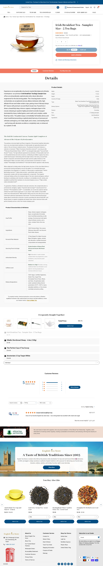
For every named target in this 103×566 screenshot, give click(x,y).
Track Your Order (47, 544)
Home (7, 16)
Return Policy (46, 539)
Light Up (63, 539)
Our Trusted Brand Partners (30, 545)
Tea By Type (16, 16)
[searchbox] (14, 403)
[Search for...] (58, 7)
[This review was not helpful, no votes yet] (93, 420)
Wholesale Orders (30, 548)
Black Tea (22, 16)
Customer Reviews (48, 71)
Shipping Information (48, 547)
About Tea (28, 541)
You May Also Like (65, 71)
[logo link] (11, 533)
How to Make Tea (32, 300)
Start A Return (47, 542)
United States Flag (66, 547)
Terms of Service (30, 560)
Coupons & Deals (47, 550)
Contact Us (46, 536)
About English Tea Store (30, 537)
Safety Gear (64, 536)
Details (34, 71)
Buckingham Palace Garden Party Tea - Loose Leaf (62, 509)
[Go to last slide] (2, 504)
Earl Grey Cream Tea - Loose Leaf (38, 509)
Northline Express (65, 542)
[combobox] (30, 402)
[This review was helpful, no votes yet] (90, 420)
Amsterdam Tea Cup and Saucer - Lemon (12, 509)
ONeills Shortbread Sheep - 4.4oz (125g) (21, 340)
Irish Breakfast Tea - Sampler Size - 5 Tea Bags (37, 16)
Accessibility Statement (31, 551)
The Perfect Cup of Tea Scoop (18, 348)
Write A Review (74, 387)
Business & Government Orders (75, 7)
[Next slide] (100, 504)
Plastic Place (64, 544)
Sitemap (45, 553)
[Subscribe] (98, 537)
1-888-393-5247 (10, 544)
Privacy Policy (29, 557)
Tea (11, 16)
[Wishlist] (94, 7)
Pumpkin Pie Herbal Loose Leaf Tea (87, 509)
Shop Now (52, 467)
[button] (98, 7)
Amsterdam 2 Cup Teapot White (18, 356)
